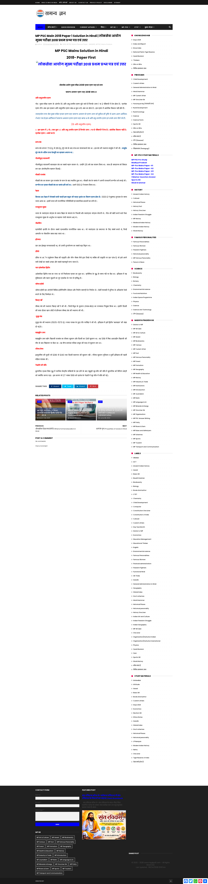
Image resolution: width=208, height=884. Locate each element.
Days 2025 (137, 40)
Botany (136, 281)
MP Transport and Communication (146, 447)
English (135, 547)
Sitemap (117, 2)
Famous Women (139, 246)
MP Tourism (137, 443)
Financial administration (142, 564)
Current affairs (138, 83)
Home (37, 2)
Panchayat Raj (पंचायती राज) (143, 104)
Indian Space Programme (142, 297)
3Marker (136, 458)
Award (135, 470)
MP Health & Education (141, 373)
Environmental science (141, 289)
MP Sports (136, 439)
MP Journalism (138, 394)
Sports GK (136, 124)
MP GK (113, 27)
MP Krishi (136, 398)
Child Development (140, 79)
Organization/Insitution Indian (144, 637)
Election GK (137, 713)
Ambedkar (137, 680)
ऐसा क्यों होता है (138, 132)
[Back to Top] (171, 881)
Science (136, 116)
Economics (137, 535)
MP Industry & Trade (140, 382)
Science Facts (138, 120)
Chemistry (137, 285)
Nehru (135, 750)
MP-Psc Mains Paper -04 (142, 174)
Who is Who (137, 64)
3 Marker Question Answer (143, 177)
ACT (134, 462)
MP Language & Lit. (140, 402)
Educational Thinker (140, 543)
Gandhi (136, 580)
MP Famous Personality (141, 258)
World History (138, 231)
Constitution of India (141, 515)
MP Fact (136, 353)
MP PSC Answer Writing (141, 418)
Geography (137, 588)
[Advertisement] (129, 14)
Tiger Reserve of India (141, 758)
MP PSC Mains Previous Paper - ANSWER (81, 44)
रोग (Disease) (138, 140)
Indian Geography (139, 625)
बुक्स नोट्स (149, 27)
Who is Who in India (49, 2)
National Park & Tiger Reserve (144, 52)
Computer (137, 507)
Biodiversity (137, 273)
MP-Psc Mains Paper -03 (142, 171)
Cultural (136, 198)
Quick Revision (68, 27)
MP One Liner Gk (139, 100)
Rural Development (140, 108)
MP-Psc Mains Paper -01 (142, 165)
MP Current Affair (139, 96)
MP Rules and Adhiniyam (142, 430)
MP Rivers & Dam (139, 426)
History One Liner (139, 210)
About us (73, 2)
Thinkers (136, 60)
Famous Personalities (141, 242)
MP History (137, 219)
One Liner (136, 633)
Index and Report (139, 44)
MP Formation (138, 365)
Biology (136, 277)
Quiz (135, 653)
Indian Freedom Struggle (142, 214)
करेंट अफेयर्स (63, 2)
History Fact (137, 206)
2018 (64, 44)
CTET (136, 27)
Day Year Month (139, 527)
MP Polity (136, 422)
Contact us (83, 2)
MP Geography (138, 369)
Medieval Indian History (141, 223)
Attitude (136, 684)
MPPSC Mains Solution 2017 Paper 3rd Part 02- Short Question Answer (79, 412)
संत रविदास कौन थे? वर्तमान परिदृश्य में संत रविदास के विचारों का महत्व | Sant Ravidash (102, 797)
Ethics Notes (138, 717)
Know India (137, 48)
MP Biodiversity (138, 341)
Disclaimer (108, 2)
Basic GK (136, 474)
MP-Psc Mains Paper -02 (142, 168)
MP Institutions (138, 386)
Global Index (137, 592)
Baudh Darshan (139, 478)
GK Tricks (136, 576)
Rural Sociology (138, 112)
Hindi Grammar (138, 91)
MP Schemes (138, 435)
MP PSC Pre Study (139, 160)
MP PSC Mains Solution (104, 44)
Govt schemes (138, 596)
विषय (103, 27)
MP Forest (136, 361)
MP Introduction (139, 390)
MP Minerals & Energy (141, 406)
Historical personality (141, 254)
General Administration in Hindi (144, 87)
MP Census (137, 345)
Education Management (142, 539)
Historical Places (139, 202)
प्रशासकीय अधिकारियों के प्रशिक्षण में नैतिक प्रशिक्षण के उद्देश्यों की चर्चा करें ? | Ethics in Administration (111, 411)
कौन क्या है (51, 27)
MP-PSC (125, 27)
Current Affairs (87, 27)
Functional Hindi (139, 572)
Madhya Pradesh (139, 162)
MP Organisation (139, 414)
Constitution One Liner (141, 511)
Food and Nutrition (140, 293)
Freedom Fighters (139, 250)
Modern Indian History (141, 227)
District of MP (138, 325)
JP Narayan (137, 741)
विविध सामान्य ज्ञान (139, 68)
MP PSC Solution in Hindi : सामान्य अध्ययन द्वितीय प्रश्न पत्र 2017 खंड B (49, 412)
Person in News (138, 262)
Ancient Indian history (141, 194)
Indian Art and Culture (141, 616)
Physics (136, 301)
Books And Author (139, 490)
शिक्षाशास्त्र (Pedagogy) (141, 148)
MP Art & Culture (139, 333)
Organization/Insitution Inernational (146, 641)
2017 (39, 402)
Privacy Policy (96, 2)
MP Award (136, 337)
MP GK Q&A (137, 329)
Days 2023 (137, 705)
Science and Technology (142, 310)
